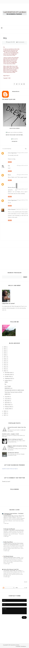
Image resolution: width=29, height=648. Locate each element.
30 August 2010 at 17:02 (22, 200)
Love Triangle (8, 386)
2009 (5, 411)
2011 (5, 368)
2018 (5, 354)
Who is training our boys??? (15, 439)
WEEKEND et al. (8, 388)
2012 (5, 366)
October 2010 (8, 376)
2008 (5, 413)
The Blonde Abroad (8, 556)
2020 (5, 350)
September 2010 (8, 378)
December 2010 (8, 372)
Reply (10, 171)
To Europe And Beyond (9, 528)
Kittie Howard (11, 209)
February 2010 (8, 406)
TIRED (6, 382)
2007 (5, 415)
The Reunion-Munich (13, 452)
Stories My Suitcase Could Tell (11, 569)
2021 (5, 348)
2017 (5, 356)
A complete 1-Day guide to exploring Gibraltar (14, 530)
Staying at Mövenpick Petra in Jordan (12, 557)
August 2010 (8, 380)
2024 (5, 346)
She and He (14, 141)
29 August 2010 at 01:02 (22, 174)
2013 (5, 364)
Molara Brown (11, 187)
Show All (25, 581)
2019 (5, 352)
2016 (5, 358)
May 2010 (7, 400)
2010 (5, 370)
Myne (9, 174)
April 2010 (7, 402)
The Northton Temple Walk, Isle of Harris (13, 570)
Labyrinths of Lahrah (5, 468)
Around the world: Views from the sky (17, 428)
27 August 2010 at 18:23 (22, 152)
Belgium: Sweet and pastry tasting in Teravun (17, 446)
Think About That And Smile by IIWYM (13, 392)
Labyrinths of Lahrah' (8, 303)
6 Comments (21, 42)
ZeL (9, 165)
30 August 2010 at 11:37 (22, 189)
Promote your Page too (14, 468)
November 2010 (8, 374)
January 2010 (8, 408)
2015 (5, 360)
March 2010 (7, 404)
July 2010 (7, 396)
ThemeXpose (23, 646)
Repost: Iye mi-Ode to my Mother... (14, 134)
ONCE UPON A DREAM (14, 128)
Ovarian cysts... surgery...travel (10, 434)
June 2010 (7, 398)
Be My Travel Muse (8, 542)
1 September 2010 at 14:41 (21, 209)
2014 (5, 362)
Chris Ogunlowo (12, 152)
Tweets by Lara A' (6, 481)
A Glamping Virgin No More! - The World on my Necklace (13, 514)
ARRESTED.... (8, 394)
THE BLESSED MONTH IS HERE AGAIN (14, 390)
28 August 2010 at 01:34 (22, 165)
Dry (5, 384)
